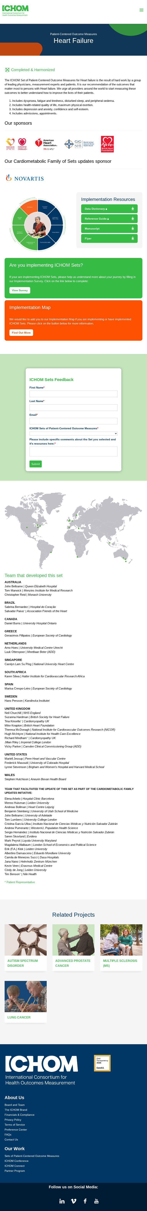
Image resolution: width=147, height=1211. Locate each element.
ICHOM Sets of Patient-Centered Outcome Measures (63, 428)
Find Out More (21, 332)
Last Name (36, 401)
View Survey (20, 290)
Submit (35, 463)
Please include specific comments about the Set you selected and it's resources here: (72, 441)
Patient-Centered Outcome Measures (73, 34)
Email (33, 414)
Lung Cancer (19, 1017)
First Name (36, 387)
